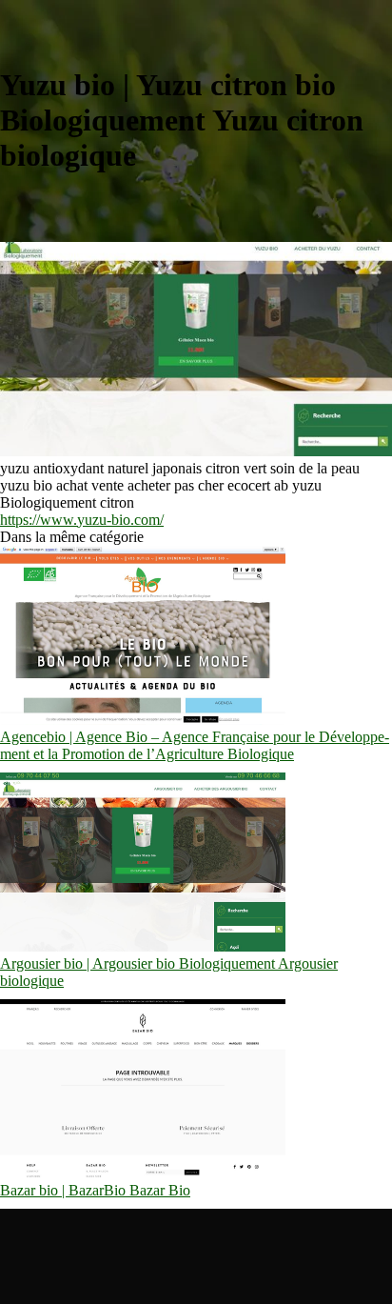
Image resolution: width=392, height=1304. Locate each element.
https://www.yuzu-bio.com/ (82, 520)
